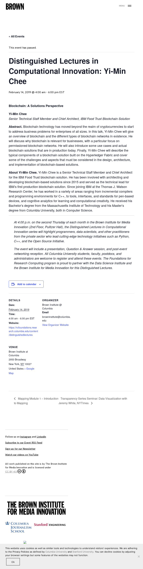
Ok (13, 561)
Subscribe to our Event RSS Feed (23, 442)
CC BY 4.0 (11, 471)
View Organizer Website (55, 325)
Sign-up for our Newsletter (20, 448)
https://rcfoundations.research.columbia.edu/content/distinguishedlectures (23, 331)
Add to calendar (26, 284)
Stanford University (82, 551)
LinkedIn (41, 436)
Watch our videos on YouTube (21, 454)
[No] (138, 556)
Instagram (25, 436)
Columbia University (56, 551)
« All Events (16, 36)
